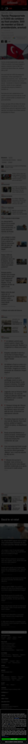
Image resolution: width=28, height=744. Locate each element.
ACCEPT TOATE (14, 739)
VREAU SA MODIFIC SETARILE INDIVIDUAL (14, 741)
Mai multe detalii (16, 718)
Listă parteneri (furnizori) (5, 736)
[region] (14, 726)
